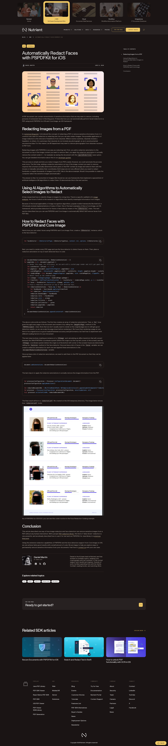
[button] (68, 30)
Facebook (132, 708)
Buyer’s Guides (76, 712)
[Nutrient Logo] (32, 29)
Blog (73, 686)
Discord (132, 699)
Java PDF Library (39, 686)
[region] (63, 241)
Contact (132, 686)
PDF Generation (38, 714)
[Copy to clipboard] (100, 241)
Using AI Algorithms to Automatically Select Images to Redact (133, 60)
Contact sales (133, 29)
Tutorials (74, 699)
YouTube (132, 695)
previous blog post (32, 134)
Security (55, 581)
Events (73, 691)
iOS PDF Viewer (38, 703)
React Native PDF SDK (41, 695)
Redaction (46, 581)
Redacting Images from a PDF (132, 54)
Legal (112, 708)
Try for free (118, 29)
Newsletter (75, 725)
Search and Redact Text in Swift (77, 659)
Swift (30, 581)
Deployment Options (78, 721)
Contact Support (97, 699)
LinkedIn (132, 691)
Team (112, 695)
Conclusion (126, 71)
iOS (24, 581)
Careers (113, 699)
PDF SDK (36, 699)
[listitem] (36, 564)
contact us (82, 547)
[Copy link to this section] (19, 129)
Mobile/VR (56, 691)
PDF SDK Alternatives (79, 708)
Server (54, 695)
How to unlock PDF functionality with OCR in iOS (118, 661)
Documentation (96, 691)
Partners (113, 703)
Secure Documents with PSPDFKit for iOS (40, 659)
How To (37, 581)
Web (53, 686)
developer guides (64, 158)
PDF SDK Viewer (39, 691)
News (73, 716)
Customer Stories (77, 695)
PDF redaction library (66, 534)
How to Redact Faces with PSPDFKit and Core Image (131, 66)
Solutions (55, 699)
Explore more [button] (138, 630)
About (112, 686)
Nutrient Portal (96, 695)
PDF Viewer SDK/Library (37, 709)
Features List (76, 703)
